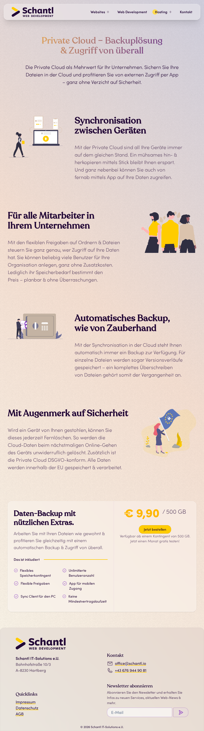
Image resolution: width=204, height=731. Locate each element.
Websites (98, 12)
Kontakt (186, 12)
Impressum (26, 702)
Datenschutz (27, 708)
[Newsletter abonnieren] (180, 712)
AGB (20, 714)
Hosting (161, 12)
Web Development (132, 12)
